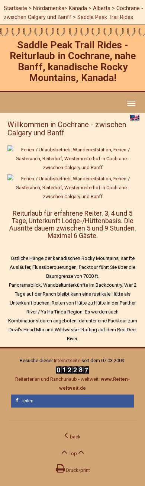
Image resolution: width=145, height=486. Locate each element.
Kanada (78, 8)
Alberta (101, 8)
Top (73, 453)
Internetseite (67, 360)
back (74, 437)
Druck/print (77, 470)
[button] (72, 401)
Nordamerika (48, 8)
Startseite (15, 8)
